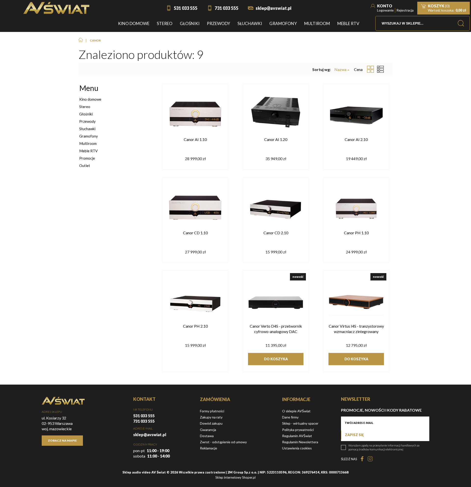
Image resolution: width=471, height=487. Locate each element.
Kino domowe (90, 99)
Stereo (84, 106)
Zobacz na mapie (62, 440)
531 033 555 (185, 8)
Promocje (87, 158)
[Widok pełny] (380, 69)
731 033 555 (226, 8)
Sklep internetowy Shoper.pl (235, 477)
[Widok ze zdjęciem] (370, 69)
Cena (358, 69)
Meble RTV (88, 151)
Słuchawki (87, 128)
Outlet (84, 165)
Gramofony (88, 136)
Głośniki (86, 114)
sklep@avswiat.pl (273, 8)
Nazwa (340, 69)
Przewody (87, 121)
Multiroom (88, 143)
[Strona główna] (56, 8)
